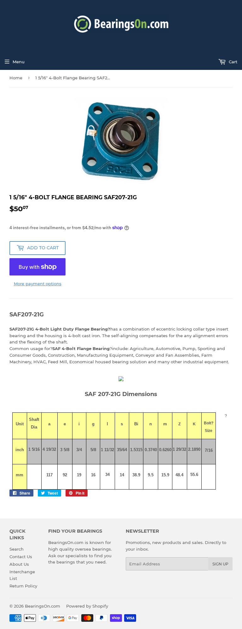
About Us (19, 564)
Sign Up (220, 564)
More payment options (37, 283)
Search (16, 549)
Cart (232, 61)
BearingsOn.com (42, 606)
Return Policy (23, 585)
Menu (19, 61)
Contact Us (20, 556)
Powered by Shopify (87, 606)
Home (15, 77)
